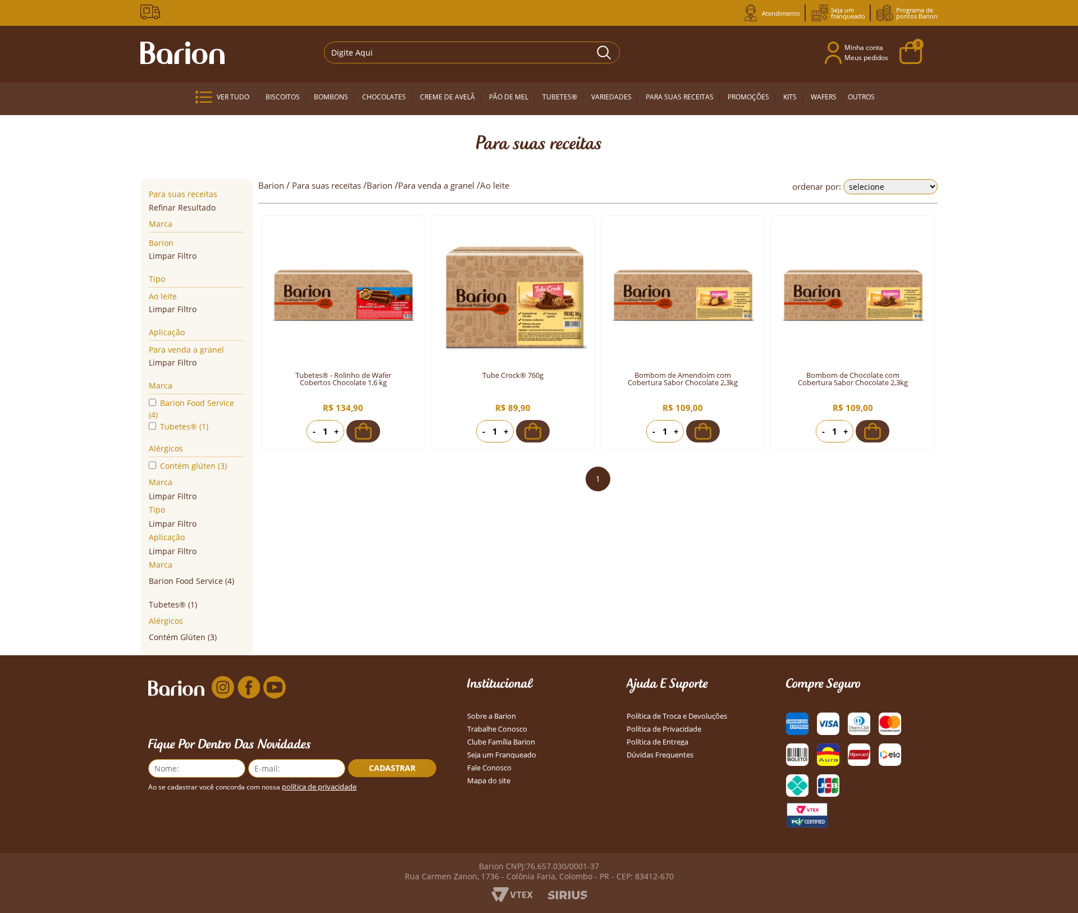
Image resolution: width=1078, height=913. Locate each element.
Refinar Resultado (182, 207)
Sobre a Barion (491, 716)
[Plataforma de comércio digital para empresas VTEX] (512, 898)
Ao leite (163, 296)
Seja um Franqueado (501, 755)
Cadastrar (392, 768)
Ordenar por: (816, 186)
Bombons (331, 97)
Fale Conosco (489, 768)
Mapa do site (488, 780)
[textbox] (472, 52)
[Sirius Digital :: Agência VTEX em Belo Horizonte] (567, 896)
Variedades (611, 97)
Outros (861, 97)
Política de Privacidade (664, 729)
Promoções (748, 97)
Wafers (824, 97)
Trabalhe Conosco (497, 729)
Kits (790, 97)
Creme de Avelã (447, 97)
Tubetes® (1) (184, 426)
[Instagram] (223, 688)
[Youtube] (274, 688)
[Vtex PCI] (807, 815)
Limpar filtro (173, 255)
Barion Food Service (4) (191, 409)
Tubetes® (559, 97)
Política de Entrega (657, 742)
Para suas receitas (680, 97)
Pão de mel (508, 97)
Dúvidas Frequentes (660, 755)
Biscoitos (283, 97)
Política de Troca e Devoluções (677, 716)
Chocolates (384, 97)
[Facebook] (248, 688)
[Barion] (182, 53)
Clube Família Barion (501, 742)
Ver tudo (233, 97)
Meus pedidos (866, 57)
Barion (161, 243)
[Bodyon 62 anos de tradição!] (152, 12)
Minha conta (863, 47)
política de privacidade (319, 787)
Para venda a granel (186, 349)
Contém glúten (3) (193, 465)
